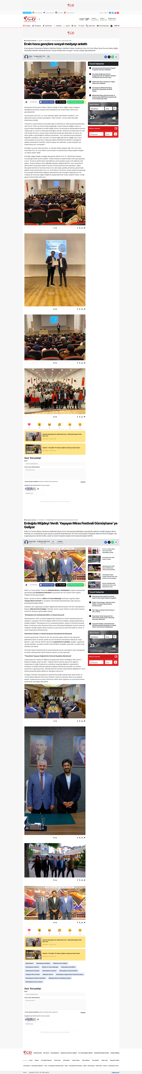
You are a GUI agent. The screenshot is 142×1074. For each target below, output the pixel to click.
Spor (75, 25)
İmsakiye (60, 13)
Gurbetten (59, 25)
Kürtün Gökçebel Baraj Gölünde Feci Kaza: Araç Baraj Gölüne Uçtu (109, 585)
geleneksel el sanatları (62, 642)
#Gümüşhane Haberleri (32, 967)
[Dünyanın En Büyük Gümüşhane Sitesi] (28, 1053)
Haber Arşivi (92, 25)
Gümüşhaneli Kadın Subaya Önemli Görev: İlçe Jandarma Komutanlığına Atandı (109, 576)
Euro (102, 18)
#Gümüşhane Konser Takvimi (34, 982)
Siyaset (68, 25)
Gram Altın (112, 18)
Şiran (66, 1065)
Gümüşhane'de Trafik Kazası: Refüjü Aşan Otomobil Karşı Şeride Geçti (108, 567)
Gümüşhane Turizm (113, 1065)
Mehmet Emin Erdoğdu (38, 609)
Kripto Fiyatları (76, 1060)
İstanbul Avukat (38, 1053)
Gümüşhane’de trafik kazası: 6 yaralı (108, 558)
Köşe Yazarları (70, 13)
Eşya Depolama (55, 1053)
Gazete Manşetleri (104, 25)
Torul (45, 1065)
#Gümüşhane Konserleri (49, 970)
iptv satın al (46, 1053)
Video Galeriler (50, 13)
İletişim (106, 12)
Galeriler (40, 40)
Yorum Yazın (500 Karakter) (32, 467)
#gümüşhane (29, 963)
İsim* (26, 461)
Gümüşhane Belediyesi (43, 592)
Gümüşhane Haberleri (30, 40)
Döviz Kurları (57, 1060)
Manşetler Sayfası (114, 1060)
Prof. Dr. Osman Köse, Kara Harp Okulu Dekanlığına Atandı (108, 550)
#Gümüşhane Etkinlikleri (68, 967)
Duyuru (82, 25)
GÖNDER (83, 482)
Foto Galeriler (38, 13)
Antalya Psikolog (115, 1053)
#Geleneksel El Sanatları (32, 970)
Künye (101, 12)
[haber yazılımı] (115, 1072)
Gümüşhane (38, 25)
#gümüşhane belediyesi (43, 963)
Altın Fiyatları (66, 1060)
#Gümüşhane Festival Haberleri (68, 970)
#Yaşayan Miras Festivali (33, 974)
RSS (25, 1072)
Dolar (94, 18)
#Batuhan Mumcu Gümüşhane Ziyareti (60, 978)
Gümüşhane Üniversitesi (75, 1065)
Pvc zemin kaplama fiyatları (85, 1053)
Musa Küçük (90, 1065)
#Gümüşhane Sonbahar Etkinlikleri (36, 978)
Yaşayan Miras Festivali (32, 601)
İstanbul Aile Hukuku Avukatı (101, 1053)
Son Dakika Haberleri (46, 1060)
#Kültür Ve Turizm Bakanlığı (50, 967)
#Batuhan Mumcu (48, 974)
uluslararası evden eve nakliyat (69, 1053)
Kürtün (104, 1065)
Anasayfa (27, 25)
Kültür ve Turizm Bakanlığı (52, 598)
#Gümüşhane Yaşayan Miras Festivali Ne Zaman (69, 974)
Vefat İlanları (48, 25)
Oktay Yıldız (98, 1065)
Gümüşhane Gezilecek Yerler (56, 1065)
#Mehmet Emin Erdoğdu (60, 963)
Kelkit (84, 1065)
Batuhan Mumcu (54, 590)
